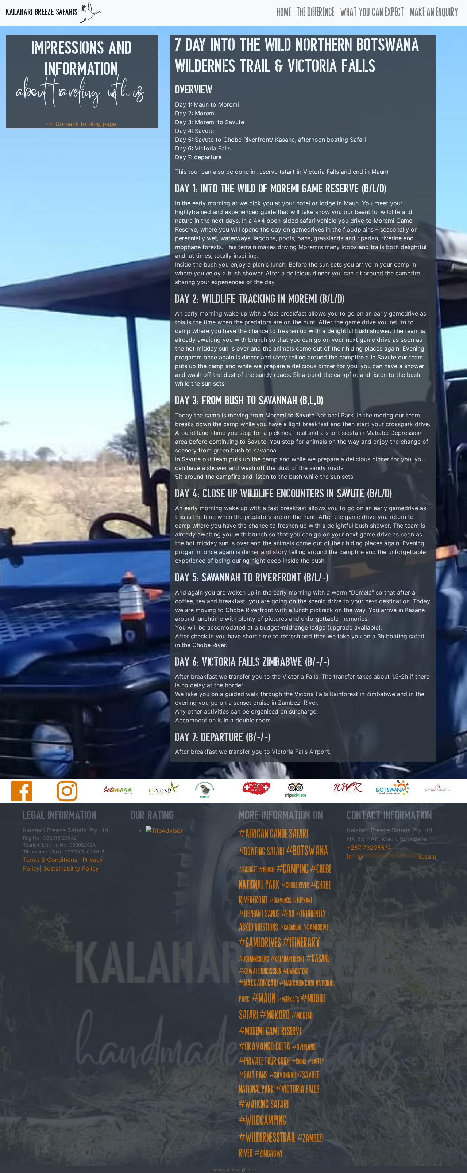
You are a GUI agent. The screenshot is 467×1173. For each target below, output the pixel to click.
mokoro (278, 1015)
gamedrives (263, 942)
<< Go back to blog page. (82, 123)
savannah (285, 1075)
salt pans (256, 1075)
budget (250, 869)
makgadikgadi (261, 983)
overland (306, 1047)
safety (318, 1062)
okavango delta (267, 1046)
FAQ (290, 914)
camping (296, 869)
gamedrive (317, 927)
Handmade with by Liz (233, 1170)
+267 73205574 (369, 847)
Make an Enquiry (434, 12)
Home (284, 12)
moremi (304, 1016)
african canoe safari (276, 834)
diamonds (282, 901)
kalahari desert (290, 959)
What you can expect (372, 12)
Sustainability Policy (70, 868)
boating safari (264, 851)
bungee (269, 870)
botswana (310, 850)
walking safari (267, 1104)
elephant (305, 901)
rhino (301, 1062)
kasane (320, 958)
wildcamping (265, 1120)
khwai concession (262, 971)
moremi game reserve (273, 1031)
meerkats (290, 1000)
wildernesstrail (270, 1137)
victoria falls (300, 1089)
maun (267, 998)
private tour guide (267, 1061)
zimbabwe (271, 1153)
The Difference (315, 12)
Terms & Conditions (51, 859)
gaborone (292, 928)
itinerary (304, 942)
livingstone (297, 971)
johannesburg (256, 959)
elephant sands (262, 914)
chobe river (297, 885)
